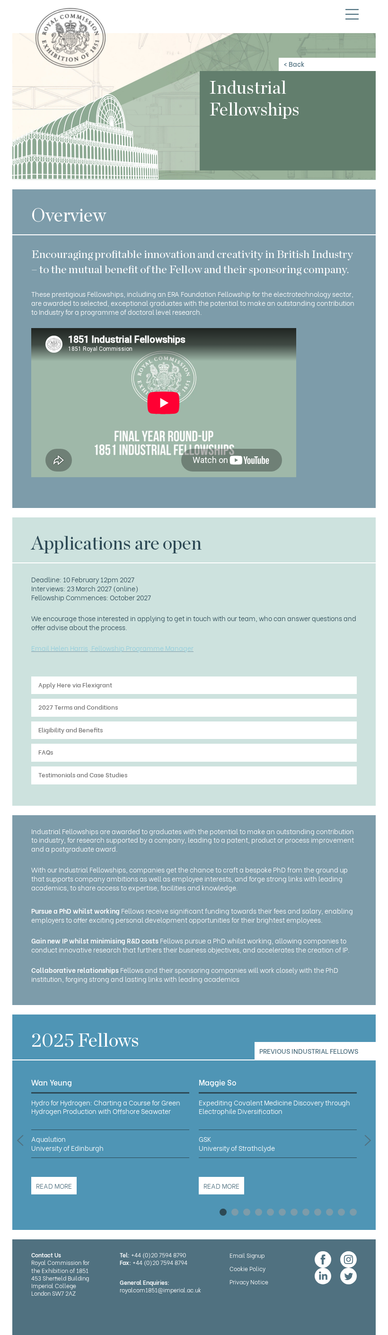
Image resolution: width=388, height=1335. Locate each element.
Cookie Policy (247, 1268)
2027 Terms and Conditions (78, 706)
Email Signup (247, 1255)
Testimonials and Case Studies (82, 774)
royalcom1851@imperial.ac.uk (160, 1290)
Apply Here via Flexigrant (75, 684)
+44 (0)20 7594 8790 (158, 1255)
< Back (293, 64)
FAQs (45, 751)
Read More (54, 1186)
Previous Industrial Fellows (308, 1051)
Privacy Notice (248, 1282)
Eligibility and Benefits (70, 729)
